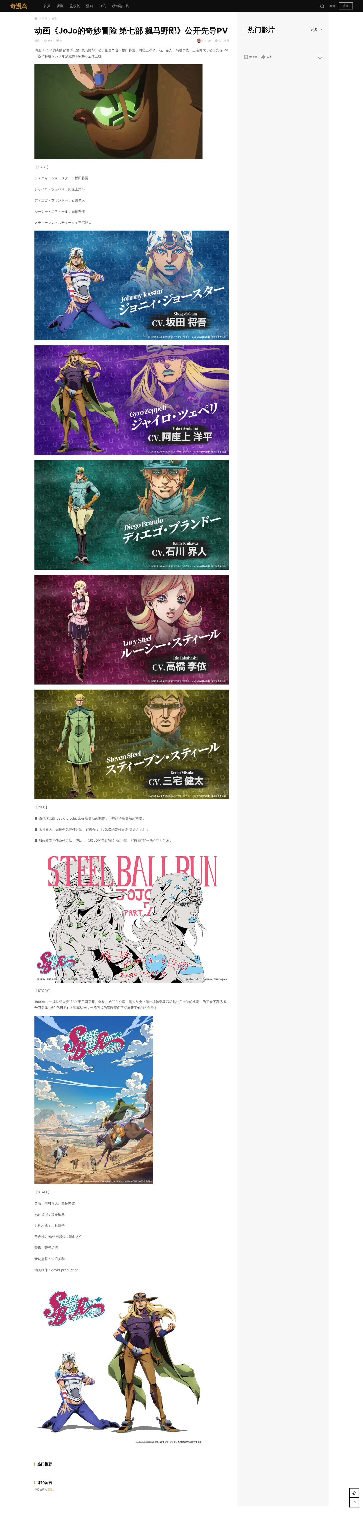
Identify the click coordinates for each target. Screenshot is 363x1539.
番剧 (60, 6)
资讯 (102, 6)
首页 (47, 6)
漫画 (89, 6)
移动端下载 (120, 6)
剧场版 (75, 6)
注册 (346, 6)
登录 (332, 6)
